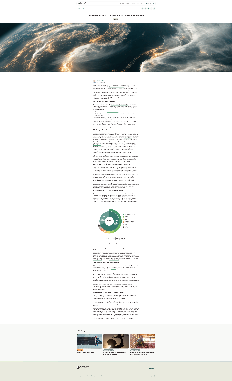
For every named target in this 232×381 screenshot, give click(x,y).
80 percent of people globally (116, 87)
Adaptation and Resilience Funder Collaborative (113, 174)
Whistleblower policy (92, 376)
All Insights (81, 8)
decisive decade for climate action (119, 104)
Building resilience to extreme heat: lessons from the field (114, 354)
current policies (97, 134)
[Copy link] (142, 8)
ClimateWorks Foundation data (107, 195)
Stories (138, 3)
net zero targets (128, 137)
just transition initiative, (105, 286)
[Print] (154, 8)
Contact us (103, 376)
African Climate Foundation (124, 258)
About (142, 3)
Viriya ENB (114, 258)
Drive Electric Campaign (124, 143)
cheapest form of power (112, 111)
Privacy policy (80, 376)
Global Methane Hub (114, 259)
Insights (133, 3)
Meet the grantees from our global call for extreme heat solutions (142, 354)
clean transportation (108, 114)
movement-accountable (99, 258)
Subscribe (151, 368)
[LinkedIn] (151, 376)
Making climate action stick (85, 352)
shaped (111, 156)
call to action (122, 177)
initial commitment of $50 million (117, 179)
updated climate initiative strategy (121, 148)
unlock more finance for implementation (126, 159)
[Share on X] (151, 8)
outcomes (113, 268)
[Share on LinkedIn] (148, 8)
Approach (122, 3)
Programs (127, 3)
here (133, 318)
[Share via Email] (145, 8)
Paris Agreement (113, 304)
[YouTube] (154, 376)
